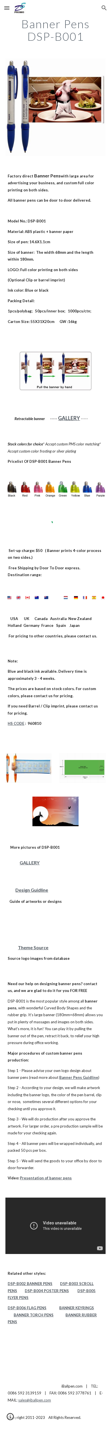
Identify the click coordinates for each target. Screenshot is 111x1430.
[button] (7, 8)
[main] (55, 30)
